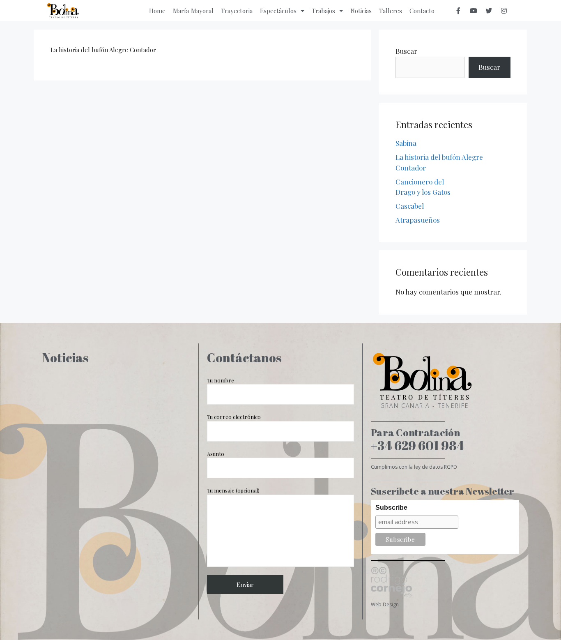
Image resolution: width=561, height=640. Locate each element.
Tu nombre (220, 380)
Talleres (390, 11)
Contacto (422, 11)
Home (157, 11)
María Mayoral (193, 11)
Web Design (385, 604)
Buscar (406, 50)
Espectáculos (278, 11)
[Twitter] (488, 10)
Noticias (361, 11)
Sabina (405, 142)
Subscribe (391, 507)
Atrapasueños (417, 219)
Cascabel (409, 205)
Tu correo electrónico (234, 416)
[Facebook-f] (458, 10)
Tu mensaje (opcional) (233, 490)
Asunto (215, 453)
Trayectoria (237, 11)
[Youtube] (473, 10)
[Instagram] (503, 10)
